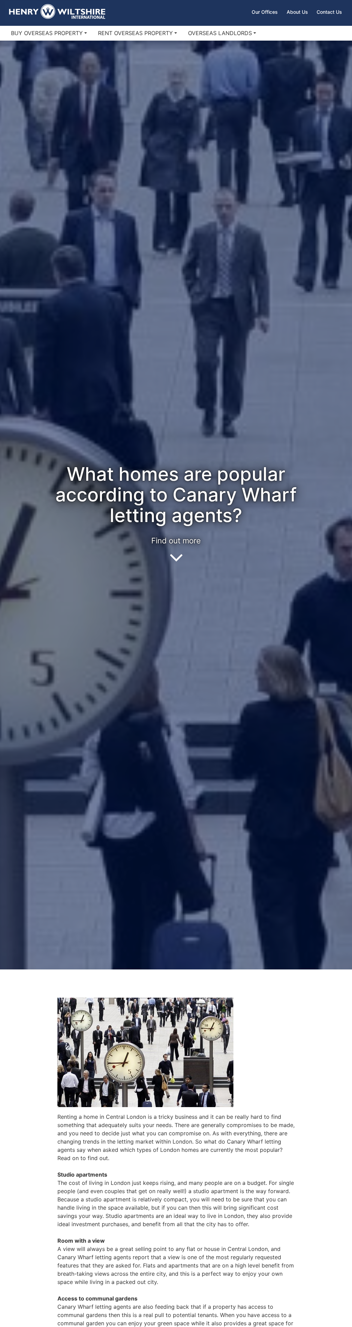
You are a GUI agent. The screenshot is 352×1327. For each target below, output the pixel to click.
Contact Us (329, 12)
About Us (297, 12)
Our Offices (265, 12)
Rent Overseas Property (135, 33)
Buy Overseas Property (47, 33)
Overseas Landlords (220, 33)
